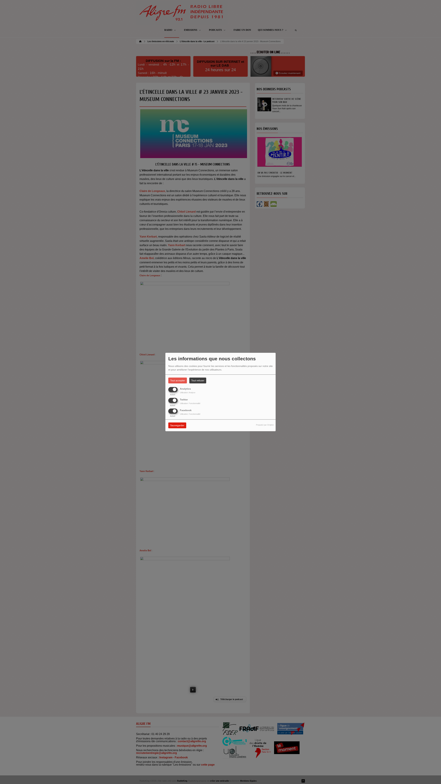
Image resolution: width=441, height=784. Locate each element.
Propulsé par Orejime (265, 425)
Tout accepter (177, 380)
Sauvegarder (177, 425)
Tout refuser (197, 380)
